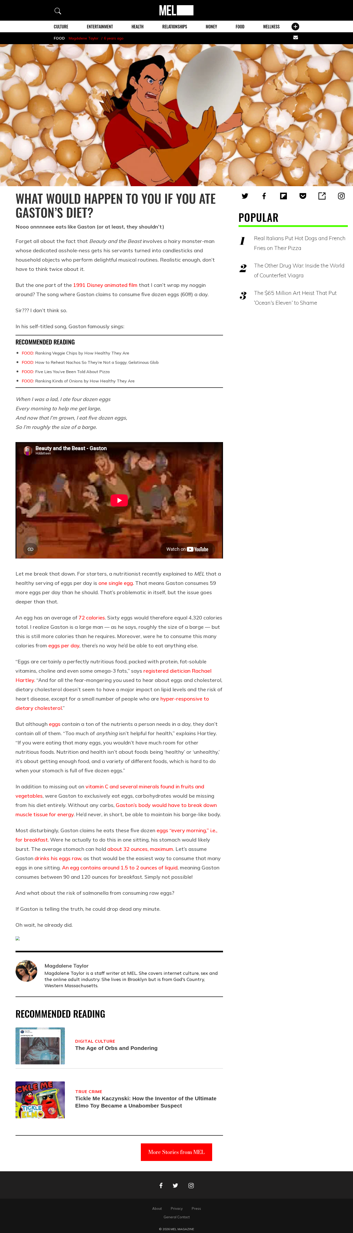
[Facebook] (264, 196)
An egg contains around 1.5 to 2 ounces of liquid (120, 867)
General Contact (177, 1217)
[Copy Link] (322, 196)
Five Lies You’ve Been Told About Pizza (66, 371)
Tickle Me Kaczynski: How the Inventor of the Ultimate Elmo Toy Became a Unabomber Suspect (146, 1102)
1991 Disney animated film (105, 285)
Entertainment (100, 26)
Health (137, 26)
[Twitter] (245, 196)
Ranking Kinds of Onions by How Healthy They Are (78, 380)
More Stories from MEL (176, 1152)
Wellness (271, 26)
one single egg (115, 583)
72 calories (92, 617)
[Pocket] (303, 196)
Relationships (174, 26)
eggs (54, 724)
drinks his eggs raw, (58, 858)
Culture (61, 26)
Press (196, 1208)
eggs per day (63, 645)
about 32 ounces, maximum (140, 849)
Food (240, 26)
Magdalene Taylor (83, 38)
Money (211, 26)
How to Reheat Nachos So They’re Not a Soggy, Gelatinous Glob (90, 362)
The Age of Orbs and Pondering (116, 1048)
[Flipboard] (283, 196)
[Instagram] (341, 196)
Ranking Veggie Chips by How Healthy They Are (75, 353)
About (157, 1208)
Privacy (177, 1208)
